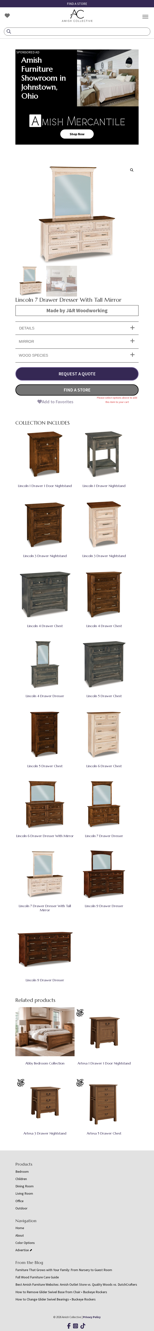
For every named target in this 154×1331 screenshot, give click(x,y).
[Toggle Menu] (145, 16)
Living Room (24, 1193)
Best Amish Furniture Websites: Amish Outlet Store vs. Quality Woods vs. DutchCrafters (76, 1284)
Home (19, 1228)
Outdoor (21, 1208)
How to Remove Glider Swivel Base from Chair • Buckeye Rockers (61, 1292)
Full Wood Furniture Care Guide (37, 1277)
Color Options (25, 1243)
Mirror (26, 341)
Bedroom (22, 1171)
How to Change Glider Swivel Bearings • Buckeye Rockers (55, 1299)
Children (21, 1179)
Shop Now (77, 134)
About (19, 1235)
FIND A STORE (77, 3)
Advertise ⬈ (23, 1250)
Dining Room (24, 1186)
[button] (131, 170)
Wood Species (33, 355)
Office (19, 1201)
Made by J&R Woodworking (77, 310)
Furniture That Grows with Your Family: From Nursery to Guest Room (63, 1270)
